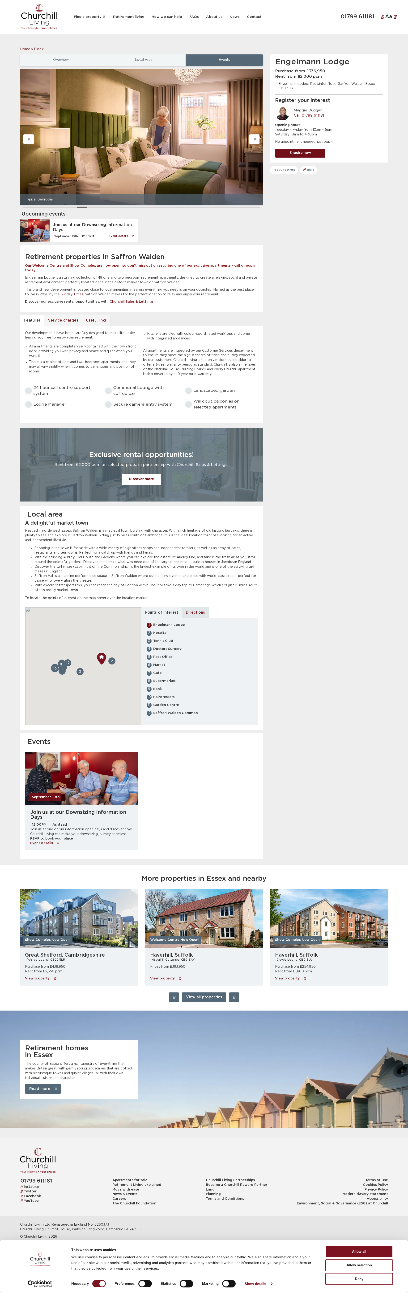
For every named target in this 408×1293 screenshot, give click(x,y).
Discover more (141, 479)
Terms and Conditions (225, 1198)
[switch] (145, 1283)
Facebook (32, 1196)
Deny (359, 1279)
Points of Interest (161, 612)
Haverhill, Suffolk (171, 955)
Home (25, 49)
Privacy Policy (376, 1189)
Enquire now (300, 153)
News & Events (124, 1194)
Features (32, 320)
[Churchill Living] (37, 1160)
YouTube (31, 1200)
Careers (119, 1198)
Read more (39, 1088)
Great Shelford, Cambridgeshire (65, 955)
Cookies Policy (375, 1184)
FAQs (194, 16)
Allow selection (359, 1265)
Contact (254, 16)
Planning (213, 1194)
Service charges (63, 320)
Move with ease (125, 1189)
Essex (39, 49)
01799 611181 (357, 16)
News (235, 16)
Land (210, 1189)
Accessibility (377, 1198)
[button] (28, 139)
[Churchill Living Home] (39, 17)
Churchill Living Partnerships (230, 1180)
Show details (255, 1284)
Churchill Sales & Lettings (131, 301)
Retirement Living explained (136, 1184)
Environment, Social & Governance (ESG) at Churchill (342, 1203)
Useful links (96, 320)
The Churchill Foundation (134, 1203)
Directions (195, 612)
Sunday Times (72, 294)
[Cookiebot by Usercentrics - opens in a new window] (40, 1283)
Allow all (359, 1251)
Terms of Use (376, 1180)
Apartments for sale (129, 1180)
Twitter (30, 1191)
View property (38, 978)
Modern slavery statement (365, 1194)
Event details (119, 236)
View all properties (204, 997)
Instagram (33, 1186)
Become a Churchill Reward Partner (236, 1184)
